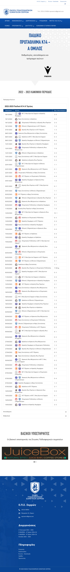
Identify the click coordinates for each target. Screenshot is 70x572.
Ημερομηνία (8, 110)
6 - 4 (55, 176)
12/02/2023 (8, 213)
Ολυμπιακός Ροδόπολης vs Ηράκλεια (33, 365)
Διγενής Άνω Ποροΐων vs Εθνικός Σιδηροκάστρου (36, 348)
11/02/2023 (8, 208)
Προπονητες (16, 26)
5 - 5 (55, 320)
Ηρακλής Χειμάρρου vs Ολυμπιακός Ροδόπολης (36, 345)
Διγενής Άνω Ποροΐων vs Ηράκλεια (32, 307)
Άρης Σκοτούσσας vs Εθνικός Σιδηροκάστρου (31, 190)
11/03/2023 (8, 277)
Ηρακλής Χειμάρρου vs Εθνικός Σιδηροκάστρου (36, 140)
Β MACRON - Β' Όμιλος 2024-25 (28, 534)
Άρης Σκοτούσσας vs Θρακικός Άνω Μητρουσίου (32, 287)
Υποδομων (43, 21)
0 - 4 (55, 378)
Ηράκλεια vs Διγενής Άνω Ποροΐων (32, 160)
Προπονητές (22, 558)
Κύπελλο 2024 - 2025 (25, 536)
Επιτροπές (21, 549)
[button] (35, 100)
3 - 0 (55, 114)
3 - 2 (55, 242)
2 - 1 (55, 225)
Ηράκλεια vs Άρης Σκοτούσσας (27, 264)
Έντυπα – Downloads (53, 1)
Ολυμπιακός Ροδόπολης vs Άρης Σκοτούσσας (31, 172)
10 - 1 (55, 213)
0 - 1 (55, 169)
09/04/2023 (8, 323)
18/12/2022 (8, 114)
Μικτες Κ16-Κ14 (55, 21)
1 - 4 (55, 247)
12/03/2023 (8, 284)
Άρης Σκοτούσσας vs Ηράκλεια (27, 119)
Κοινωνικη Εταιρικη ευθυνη (46, 26)
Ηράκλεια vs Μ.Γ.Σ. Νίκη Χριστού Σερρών (34, 137)
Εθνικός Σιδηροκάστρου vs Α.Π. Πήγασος (34, 126)
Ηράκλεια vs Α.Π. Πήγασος (29, 386)
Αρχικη (7, 21)
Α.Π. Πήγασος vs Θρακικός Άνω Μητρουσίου (35, 316)
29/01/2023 (8, 176)
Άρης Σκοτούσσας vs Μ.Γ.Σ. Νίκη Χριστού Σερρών (32, 156)
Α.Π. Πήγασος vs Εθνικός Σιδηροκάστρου (34, 261)
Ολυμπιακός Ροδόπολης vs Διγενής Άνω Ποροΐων (36, 122)
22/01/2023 (8, 160)
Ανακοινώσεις (22, 551)
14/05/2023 (8, 391)
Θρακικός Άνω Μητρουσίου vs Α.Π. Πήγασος (35, 169)
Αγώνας (17, 110)
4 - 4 (55, 234)
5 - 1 (55, 194)
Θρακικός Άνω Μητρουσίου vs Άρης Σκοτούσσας (32, 133)
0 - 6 (55, 133)
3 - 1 (55, 261)
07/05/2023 (8, 373)
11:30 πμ (56, 268)
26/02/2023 (8, 253)
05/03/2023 (8, 261)
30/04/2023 (8, 356)
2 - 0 (55, 257)
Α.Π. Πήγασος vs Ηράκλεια (29, 233)
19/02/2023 (8, 225)
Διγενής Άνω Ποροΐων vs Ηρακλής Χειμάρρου (35, 144)
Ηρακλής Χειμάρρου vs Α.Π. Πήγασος (32, 221)
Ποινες (7, 26)
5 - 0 (55, 160)
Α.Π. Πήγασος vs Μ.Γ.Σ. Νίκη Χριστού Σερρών (35, 395)
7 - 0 (55, 148)
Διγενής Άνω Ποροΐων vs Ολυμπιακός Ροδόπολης (36, 268)
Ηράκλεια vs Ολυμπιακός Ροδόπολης (33, 217)
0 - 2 (55, 156)
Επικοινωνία (63, 1)
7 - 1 (55, 205)
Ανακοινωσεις (17, 21)
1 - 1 (55, 164)
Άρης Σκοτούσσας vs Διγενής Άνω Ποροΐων (31, 356)
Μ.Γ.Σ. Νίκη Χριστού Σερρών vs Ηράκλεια (34, 277)
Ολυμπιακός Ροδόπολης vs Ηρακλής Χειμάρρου (36, 205)
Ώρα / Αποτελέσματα (60, 110)
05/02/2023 (8, 194)
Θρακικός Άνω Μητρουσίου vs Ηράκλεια (34, 201)
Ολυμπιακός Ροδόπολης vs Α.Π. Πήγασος (34, 327)
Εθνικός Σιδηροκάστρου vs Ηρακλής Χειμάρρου (36, 280)
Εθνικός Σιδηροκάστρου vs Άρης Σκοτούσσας (31, 323)
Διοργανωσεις (30, 21)
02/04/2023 (8, 307)
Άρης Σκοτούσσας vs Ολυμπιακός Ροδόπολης (31, 320)
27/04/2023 (8, 341)
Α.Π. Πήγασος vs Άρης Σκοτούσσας (28, 194)
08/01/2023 (8, 133)
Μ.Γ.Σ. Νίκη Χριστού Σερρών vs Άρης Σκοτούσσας (32, 296)
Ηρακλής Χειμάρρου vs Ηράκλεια (31, 237)
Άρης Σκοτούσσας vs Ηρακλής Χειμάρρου (30, 224)
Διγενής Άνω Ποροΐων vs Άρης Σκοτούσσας (31, 208)
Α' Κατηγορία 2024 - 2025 (26, 530)
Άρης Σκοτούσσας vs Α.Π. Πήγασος (28, 352)
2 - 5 (55, 404)
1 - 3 (55, 130)
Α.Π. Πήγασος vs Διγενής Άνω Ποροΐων (33, 284)
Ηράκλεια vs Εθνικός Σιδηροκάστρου (32, 300)
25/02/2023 (8, 247)
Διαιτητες (29, 26)
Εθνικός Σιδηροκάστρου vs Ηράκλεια (32, 153)
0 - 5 (55, 327)
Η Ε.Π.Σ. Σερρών (41, 1)
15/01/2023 (8, 144)
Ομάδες (21, 556)
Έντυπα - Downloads (24, 554)
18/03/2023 (8, 292)
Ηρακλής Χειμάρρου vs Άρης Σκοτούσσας (30, 383)
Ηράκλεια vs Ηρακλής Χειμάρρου (31, 404)
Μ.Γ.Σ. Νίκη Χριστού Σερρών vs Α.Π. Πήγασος (35, 257)
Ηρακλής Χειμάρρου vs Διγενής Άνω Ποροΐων (35, 304)
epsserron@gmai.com (27, 516)
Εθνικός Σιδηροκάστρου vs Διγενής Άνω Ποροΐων (36, 198)
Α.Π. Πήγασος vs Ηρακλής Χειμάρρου (32, 368)
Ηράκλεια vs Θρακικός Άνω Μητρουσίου (34, 341)
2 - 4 (55, 221)
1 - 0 (55, 126)
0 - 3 (55, 137)
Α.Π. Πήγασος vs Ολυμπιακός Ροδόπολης (34, 176)
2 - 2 (55, 304)
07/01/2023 (8, 130)
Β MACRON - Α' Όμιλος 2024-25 (28, 532)
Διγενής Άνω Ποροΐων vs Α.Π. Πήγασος (33, 129)
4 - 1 (55, 198)
